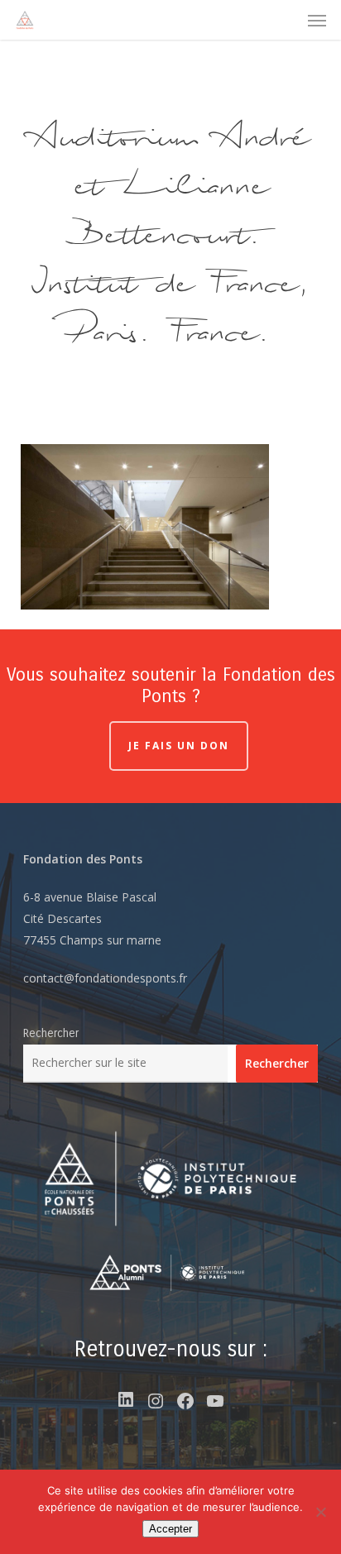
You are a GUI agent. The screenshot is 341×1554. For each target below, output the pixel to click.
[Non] (320, 1512)
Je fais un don (178, 746)
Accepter (170, 1529)
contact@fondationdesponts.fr (105, 978)
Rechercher (51, 1033)
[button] (317, 20)
